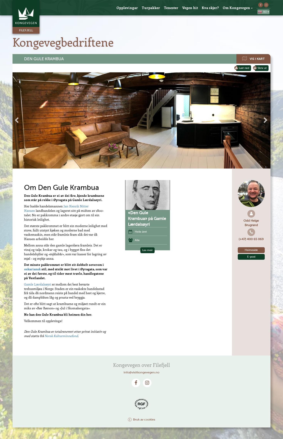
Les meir (147, 250)
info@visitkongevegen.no (141, 372)
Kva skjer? (210, 7)
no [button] (265, 11)
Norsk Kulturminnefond (61, 336)
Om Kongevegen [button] (236, 7)
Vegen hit (190, 7)
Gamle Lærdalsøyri (37, 284)
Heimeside (251, 250)
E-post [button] (251, 256)
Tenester (171, 7)
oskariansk (32, 269)
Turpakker (151, 7)
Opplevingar (127, 7)
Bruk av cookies (144, 419)
